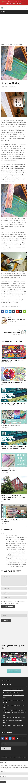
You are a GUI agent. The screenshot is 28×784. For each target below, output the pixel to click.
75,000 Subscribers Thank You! (10, 425)
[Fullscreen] (24, 665)
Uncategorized (13, 86)
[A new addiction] (14, 460)
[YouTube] (6, 738)
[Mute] (22, 665)
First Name (2, 771)
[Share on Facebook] (2, 311)
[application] (14, 659)
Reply (3, 538)
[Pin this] (17, 311)
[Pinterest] (13, 738)
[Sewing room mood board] (14, 332)
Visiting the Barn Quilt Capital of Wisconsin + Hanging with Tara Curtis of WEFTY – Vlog (13, 497)
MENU (3, 12)
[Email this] (24, 311)
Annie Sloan (5, 306)
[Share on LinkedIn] (10, 311)
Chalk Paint (10, 306)
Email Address (3, 776)
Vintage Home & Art (17, 306)
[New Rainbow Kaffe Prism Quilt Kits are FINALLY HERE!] (14, 352)
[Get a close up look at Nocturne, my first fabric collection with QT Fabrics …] (14, 395)
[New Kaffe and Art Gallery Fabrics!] (14, 374)
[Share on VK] (20, 311)
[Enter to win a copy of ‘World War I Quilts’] (14, 320)
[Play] (3, 665)
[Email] (17, 738)
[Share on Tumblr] (13, 311)
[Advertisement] (14, 28)
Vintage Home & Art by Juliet (9, 166)
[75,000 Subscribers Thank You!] (14, 417)
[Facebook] (2, 738)
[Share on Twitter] (6, 311)
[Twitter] (10, 738)
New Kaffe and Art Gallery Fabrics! (11, 382)
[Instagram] (20, 738)
